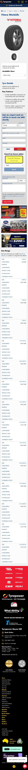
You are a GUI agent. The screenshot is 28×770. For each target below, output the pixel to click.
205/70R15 (22, 381)
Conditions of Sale (20, 762)
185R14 (24, 280)
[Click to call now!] (18, 2)
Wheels (4, 690)
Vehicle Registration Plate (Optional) (8, 177)
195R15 (24, 320)
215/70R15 (22, 402)
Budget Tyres (5, 733)
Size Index (4, 729)
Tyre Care (4, 686)
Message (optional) (7, 183)
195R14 (24, 300)
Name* (4, 128)
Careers (4, 715)
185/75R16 (22, 443)
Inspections (4, 701)
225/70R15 (22, 422)
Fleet (3, 717)
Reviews (4, 723)
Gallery (4, 721)
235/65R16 (22, 544)
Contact (4, 711)
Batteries (4, 699)
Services (4, 696)
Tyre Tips (4, 688)
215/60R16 (22, 483)
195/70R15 (22, 341)
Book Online (6, 713)
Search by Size (6, 682)
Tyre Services (5, 705)
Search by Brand (6, 684)
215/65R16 (22, 504)
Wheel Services (6, 707)
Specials (4, 709)
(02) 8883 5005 (10, 640)
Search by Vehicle (6, 680)
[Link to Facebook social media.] (14, 766)
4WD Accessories (6, 697)
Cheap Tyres (5, 735)
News (3, 719)
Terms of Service (20, 196)
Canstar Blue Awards (7, 731)
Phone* (10, 133)
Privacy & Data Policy (10, 762)
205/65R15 (22, 361)
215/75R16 (22, 524)
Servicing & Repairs (7, 703)
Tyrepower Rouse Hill (15, 5)
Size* (3, 123)
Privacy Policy (9, 196)
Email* (4, 138)
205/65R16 (22, 463)
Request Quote (7, 201)
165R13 (24, 259)
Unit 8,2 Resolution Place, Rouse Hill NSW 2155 (15, 636)
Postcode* (5, 143)
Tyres (3, 678)
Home (4, 11)
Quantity (21, 123)
